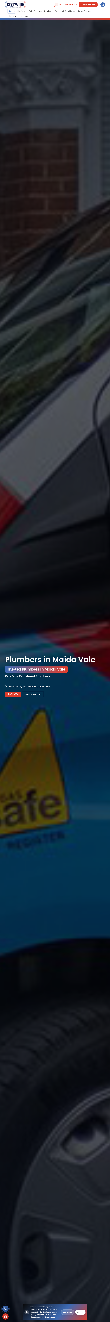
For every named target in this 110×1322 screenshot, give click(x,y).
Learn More (67, 1312)
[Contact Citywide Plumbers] (5, 1309)
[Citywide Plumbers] (15, 4)
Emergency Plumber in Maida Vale (29, 686)
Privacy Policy (49, 1317)
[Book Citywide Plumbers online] (5, 1316)
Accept (80, 1312)
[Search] (102, 4)
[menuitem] (11, 11)
